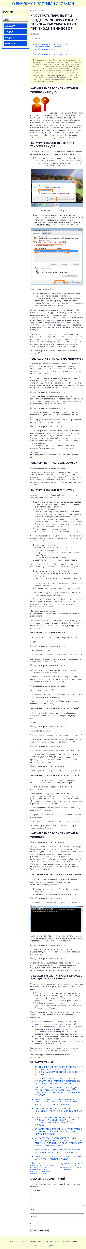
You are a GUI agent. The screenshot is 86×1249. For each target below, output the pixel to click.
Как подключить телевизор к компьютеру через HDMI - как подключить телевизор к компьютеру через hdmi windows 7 (56, 1101)
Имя (32, 1210)
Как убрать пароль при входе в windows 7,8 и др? (55, 44)
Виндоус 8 (9, 37)
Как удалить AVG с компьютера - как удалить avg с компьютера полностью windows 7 (57, 1151)
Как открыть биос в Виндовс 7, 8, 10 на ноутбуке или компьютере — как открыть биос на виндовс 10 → (71, 1166)
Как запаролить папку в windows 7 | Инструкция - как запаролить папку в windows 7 (59, 1111)
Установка (10, 43)
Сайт (32, 1223)
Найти (6, 19)
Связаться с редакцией (43, 1245)
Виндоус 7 (9, 31)
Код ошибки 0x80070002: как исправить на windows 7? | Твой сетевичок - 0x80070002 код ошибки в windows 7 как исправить (58, 1081)
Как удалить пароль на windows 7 (48, 47)
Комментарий (36, 1191)
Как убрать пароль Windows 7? (47, 49)
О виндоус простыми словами (43, 3)
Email (33, 1216)
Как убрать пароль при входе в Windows (51, 54)
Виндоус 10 (10, 26)
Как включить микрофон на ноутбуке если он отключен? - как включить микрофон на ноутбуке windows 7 (58, 1131)
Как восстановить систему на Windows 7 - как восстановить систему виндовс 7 (58, 1157)
